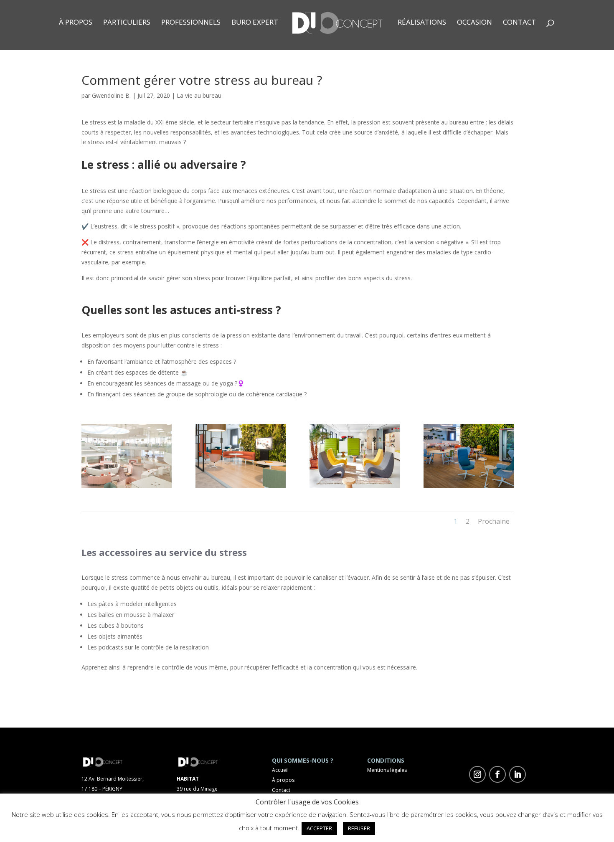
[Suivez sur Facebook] (497, 774)
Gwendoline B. (111, 95)
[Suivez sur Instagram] (477, 774)
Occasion (474, 23)
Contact (519, 23)
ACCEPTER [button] (319, 828)
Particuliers (126, 23)
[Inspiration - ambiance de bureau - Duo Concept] (126, 488)
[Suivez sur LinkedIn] (517, 774)
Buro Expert (254, 23)
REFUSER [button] (359, 828)
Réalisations (422, 23)
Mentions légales (387, 770)
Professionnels (191, 23)
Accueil (280, 770)
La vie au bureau (199, 95)
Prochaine (494, 521)
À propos (75, 23)
